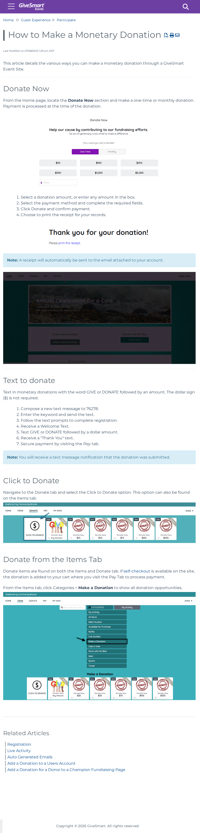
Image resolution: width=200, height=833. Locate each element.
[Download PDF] (166, 35)
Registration (19, 744)
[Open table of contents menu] (12, 6)
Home (8, 20)
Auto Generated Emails (29, 757)
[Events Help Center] (31, 4)
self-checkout (136, 571)
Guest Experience (35, 20)
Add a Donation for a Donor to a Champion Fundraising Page (66, 769)
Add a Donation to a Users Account (41, 763)
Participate (66, 20)
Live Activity (19, 750)
